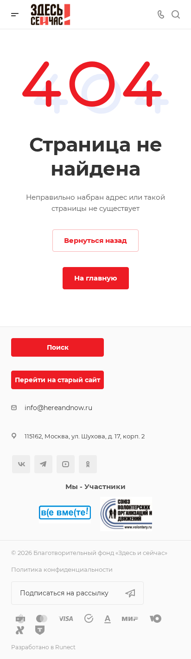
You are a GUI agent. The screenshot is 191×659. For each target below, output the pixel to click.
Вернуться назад (95, 240)
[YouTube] (66, 464)
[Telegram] (43, 464)
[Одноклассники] (88, 464)
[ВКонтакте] (21, 464)
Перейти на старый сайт (57, 380)
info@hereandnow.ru (58, 408)
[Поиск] (175, 14)
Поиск (58, 347)
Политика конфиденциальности (62, 569)
